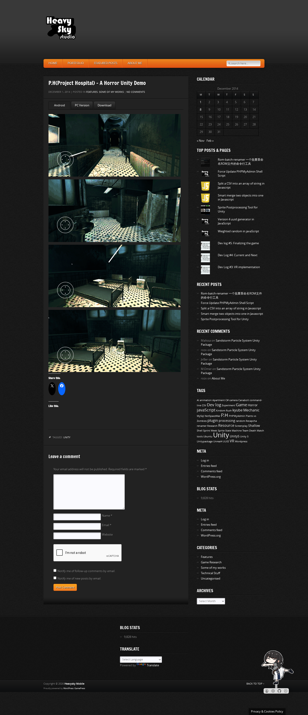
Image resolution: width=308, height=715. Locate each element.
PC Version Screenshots (82, 107)
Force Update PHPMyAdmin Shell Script (227, 303)
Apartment (218, 400)
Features (92, 92)
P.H (224, 415)
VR (232, 441)
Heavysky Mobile (74, 683)
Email (106, 525)
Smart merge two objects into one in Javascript (232, 313)
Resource (226, 425)
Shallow (254, 426)
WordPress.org (211, 476)
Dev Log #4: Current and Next (237, 255)
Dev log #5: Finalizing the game (238, 243)
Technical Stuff (210, 573)
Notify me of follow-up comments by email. (86, 571)
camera (233, 400)
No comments (135, 92)
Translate (153, 665)
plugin (212, 420)
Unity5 (234, 436)
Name (107, 515)
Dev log (214, 404)
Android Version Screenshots (59, 107)
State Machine (233, 430)
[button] (267, 691)
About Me (135, 63)
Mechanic (251, 410)
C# (227, 400)
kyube (237, 410)
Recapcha (251, 421)
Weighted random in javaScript (238, 231)
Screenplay (241, 426)
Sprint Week (210, 430)
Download (104, 105)
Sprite (221, 430)
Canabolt (243, 400)
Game (241, 404)
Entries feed (209, 466)
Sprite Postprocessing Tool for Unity (225, 319)
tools (200, 436)
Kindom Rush (224, 410)
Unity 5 (244, 436)
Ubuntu (207, 436)
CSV (204, 405)
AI (198, 400)
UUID (226, 441)
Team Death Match (253, 430)
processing (227, 421)
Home (52, 63)
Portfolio (76, 63)
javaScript (206, 410)
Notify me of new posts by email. (79, 578)
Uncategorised (210, 578)
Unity (66, 437)
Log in (205, 460)
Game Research (211, 562)
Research (212, 426)
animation (206, 400)
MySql (200, 416)
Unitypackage (205, 441)
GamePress (79, 688)
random (240, 421)
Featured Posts (105, 63)
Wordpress (241, 441)
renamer (202, 426)
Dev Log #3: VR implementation (239, 267)
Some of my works (111, 92)
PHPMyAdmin (237, 416)
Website (107, 534)
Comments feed (211, 471)
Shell (199, 430)
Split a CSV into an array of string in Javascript (231, 308)
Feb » (210, 140)
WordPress (68, 688)
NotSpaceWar (212, 416)
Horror (253, 405)
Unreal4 (217, 441)
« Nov (201, 140)
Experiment (228, 405)
